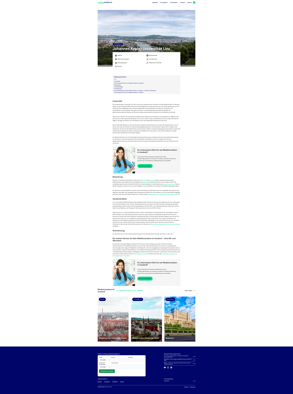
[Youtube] (165, 367)
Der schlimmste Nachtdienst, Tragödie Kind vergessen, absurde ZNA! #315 (176, 356)
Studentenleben (119, 87)
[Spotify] (171, 367)
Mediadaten (166, 381)
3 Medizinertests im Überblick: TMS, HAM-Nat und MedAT (164, 194)
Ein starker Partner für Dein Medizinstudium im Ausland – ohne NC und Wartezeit (135, 90)
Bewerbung (118, 85)
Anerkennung (118, 88)
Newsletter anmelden (106, 371)
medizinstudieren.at (169, 184)
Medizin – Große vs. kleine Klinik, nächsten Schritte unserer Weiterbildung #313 (177, 363)
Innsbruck (152, 180)
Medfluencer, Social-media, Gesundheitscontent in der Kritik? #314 (178, 360)
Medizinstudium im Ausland (140, 254)
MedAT (145, 182)
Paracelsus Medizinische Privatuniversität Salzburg (166, 224)
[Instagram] (168, 367)
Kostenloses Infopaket (145, 166)
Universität (117, 81)
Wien (142, 180)
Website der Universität (155, 62)
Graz (145, 180)
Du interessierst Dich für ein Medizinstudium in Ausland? (129, 83)
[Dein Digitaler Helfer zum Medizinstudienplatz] (105, 2)
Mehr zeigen (188, 290)
